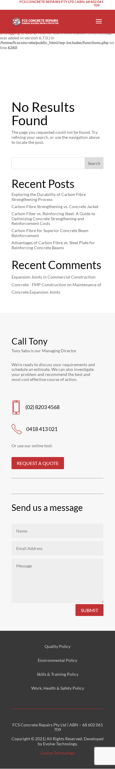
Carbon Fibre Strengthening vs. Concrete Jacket (55, 206)
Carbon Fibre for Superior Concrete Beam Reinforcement (50, 233)
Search (94, 163)
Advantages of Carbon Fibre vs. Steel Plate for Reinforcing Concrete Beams (53, 245)
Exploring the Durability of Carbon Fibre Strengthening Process (49, 197)
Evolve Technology (58, 752)
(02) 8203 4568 (42, 407)
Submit (89, 610)
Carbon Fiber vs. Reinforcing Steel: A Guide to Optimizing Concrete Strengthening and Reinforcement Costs (53, 218)
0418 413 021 (42, 429)
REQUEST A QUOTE (38, 463)
